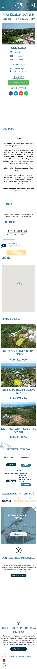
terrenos (11, 481)
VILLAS (11, 465)
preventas (26, 485)
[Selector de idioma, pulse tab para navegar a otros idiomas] (4, 7)
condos (26, 465)
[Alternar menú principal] (32, 5)
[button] (4, 34)
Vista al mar (7, 501)
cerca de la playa (30, 501)
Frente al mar (18, 501)
